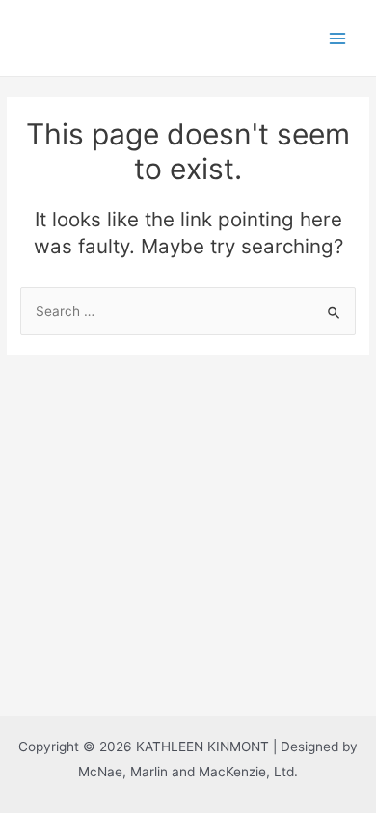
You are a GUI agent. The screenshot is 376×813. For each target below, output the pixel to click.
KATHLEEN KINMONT (134, 37)
